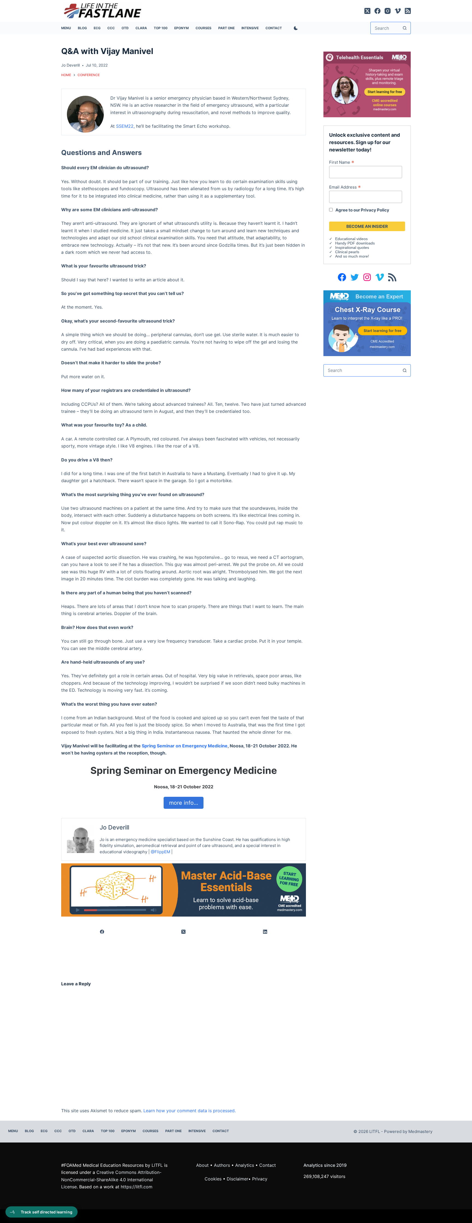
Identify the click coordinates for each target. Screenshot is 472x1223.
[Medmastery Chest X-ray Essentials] (367, 323)
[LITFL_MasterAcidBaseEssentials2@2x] (183, 889)
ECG (97, 28)
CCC (111, 28)
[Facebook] (377, 11)
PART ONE (226, 28)
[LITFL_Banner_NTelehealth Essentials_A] (367, 84)
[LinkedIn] (265, 932)
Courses (203, 28)
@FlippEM (160, 851)
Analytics (244, 1165)
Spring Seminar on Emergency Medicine (185, 745)
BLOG (82, 28)
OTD (125, 28)
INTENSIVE (250, 28)
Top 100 (160, 28)
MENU (66, 28)
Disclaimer (237, 1179)
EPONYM (181, 28)
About (202, 1165)
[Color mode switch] (295, 28)
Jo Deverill (114, 827)
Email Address (345, 187)
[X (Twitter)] (367, 11)
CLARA (141, 28)
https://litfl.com (136, 1186)
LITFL (157, 1165)
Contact (274, 28)
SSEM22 (125, 126)
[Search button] (405, 28)
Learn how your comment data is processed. (189, 1110)
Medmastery (420, 1131)
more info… (183, 803)
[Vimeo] (398, 11)
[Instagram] (388, 11)
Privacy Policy (375, 210)
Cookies (214, 1179)
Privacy (259, 1179)
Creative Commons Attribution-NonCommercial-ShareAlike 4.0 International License (111, 1179)
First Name (341, 162)
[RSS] (408, 11)
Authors (222, 1165)
